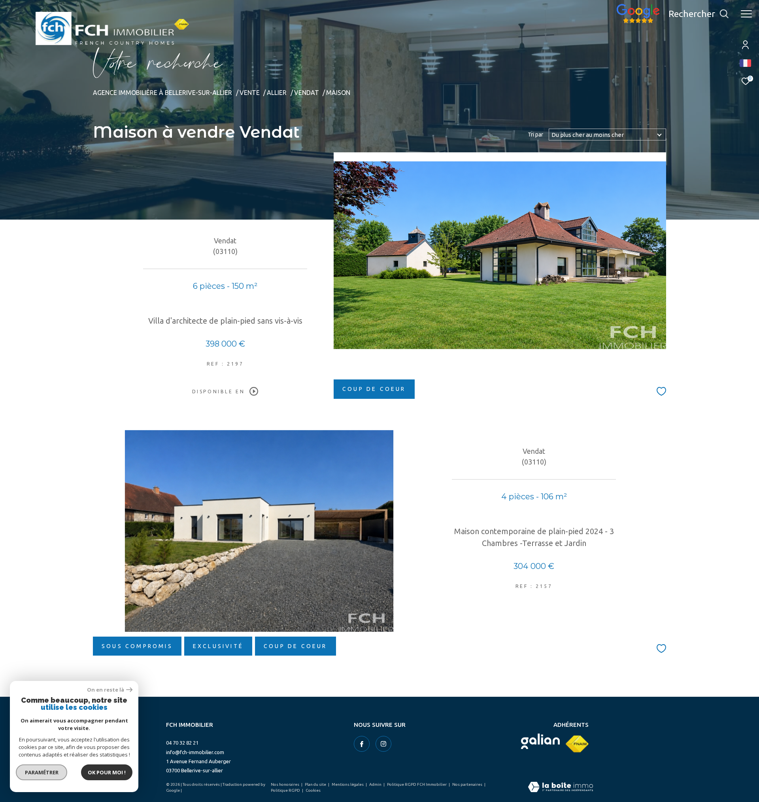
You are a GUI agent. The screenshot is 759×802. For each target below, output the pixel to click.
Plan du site (316, 784)
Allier (277, 92)
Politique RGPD (285, 790)
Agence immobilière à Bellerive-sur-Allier (162, 92)
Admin (375, 784)
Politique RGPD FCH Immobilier (417, 784)
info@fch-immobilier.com (195, 752)
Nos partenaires (467, 784)
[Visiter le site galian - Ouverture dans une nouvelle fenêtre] (540, 741)
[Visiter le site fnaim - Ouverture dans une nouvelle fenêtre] (577, 744)
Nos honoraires (285, 784)
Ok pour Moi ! (107, 772)
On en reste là (105, 690)
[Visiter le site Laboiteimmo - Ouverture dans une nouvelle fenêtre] (560, 787)
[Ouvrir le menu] (746, 14)
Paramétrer (42, 772)
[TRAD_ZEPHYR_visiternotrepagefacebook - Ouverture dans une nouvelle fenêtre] (362, 744)
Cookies (313, 790)
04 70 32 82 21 (182, 742)
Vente (250, 92)
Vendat (306, 92)
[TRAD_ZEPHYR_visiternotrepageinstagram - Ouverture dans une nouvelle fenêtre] (383, 744)
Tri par (535, 134)
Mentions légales (348, 784)
